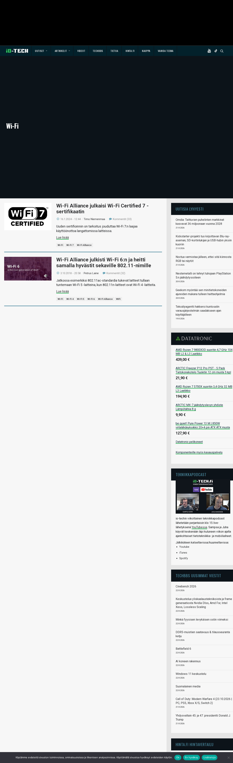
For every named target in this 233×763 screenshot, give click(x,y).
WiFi (118, 299)
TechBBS (98, 51)
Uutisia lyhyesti (190, 209)
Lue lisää (62, 237)
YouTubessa (199, 527)
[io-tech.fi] (17, 51)
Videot (81, 51)
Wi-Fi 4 (70, 299)
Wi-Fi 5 (80, 299)
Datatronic (195, 338)
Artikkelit (61, 51)
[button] (210, 51)
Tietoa (114, 51)
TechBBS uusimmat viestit (198, 575)
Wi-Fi (60, 245)
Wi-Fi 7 (70, 245)
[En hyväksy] (228, 757)
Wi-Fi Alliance (84, 245)
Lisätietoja (210, 757)
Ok (177, 757)
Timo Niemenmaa (94, 219)
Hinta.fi (130, 51)
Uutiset (39, 51)
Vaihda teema (165, 51)
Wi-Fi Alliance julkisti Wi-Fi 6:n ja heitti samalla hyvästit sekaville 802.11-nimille (103, 262)
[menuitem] (41, 51)
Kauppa (146, 51)
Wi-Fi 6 (91, 299)
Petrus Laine (91, 273)
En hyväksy (191, 757)
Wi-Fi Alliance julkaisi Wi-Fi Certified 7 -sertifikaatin (102, 209)
